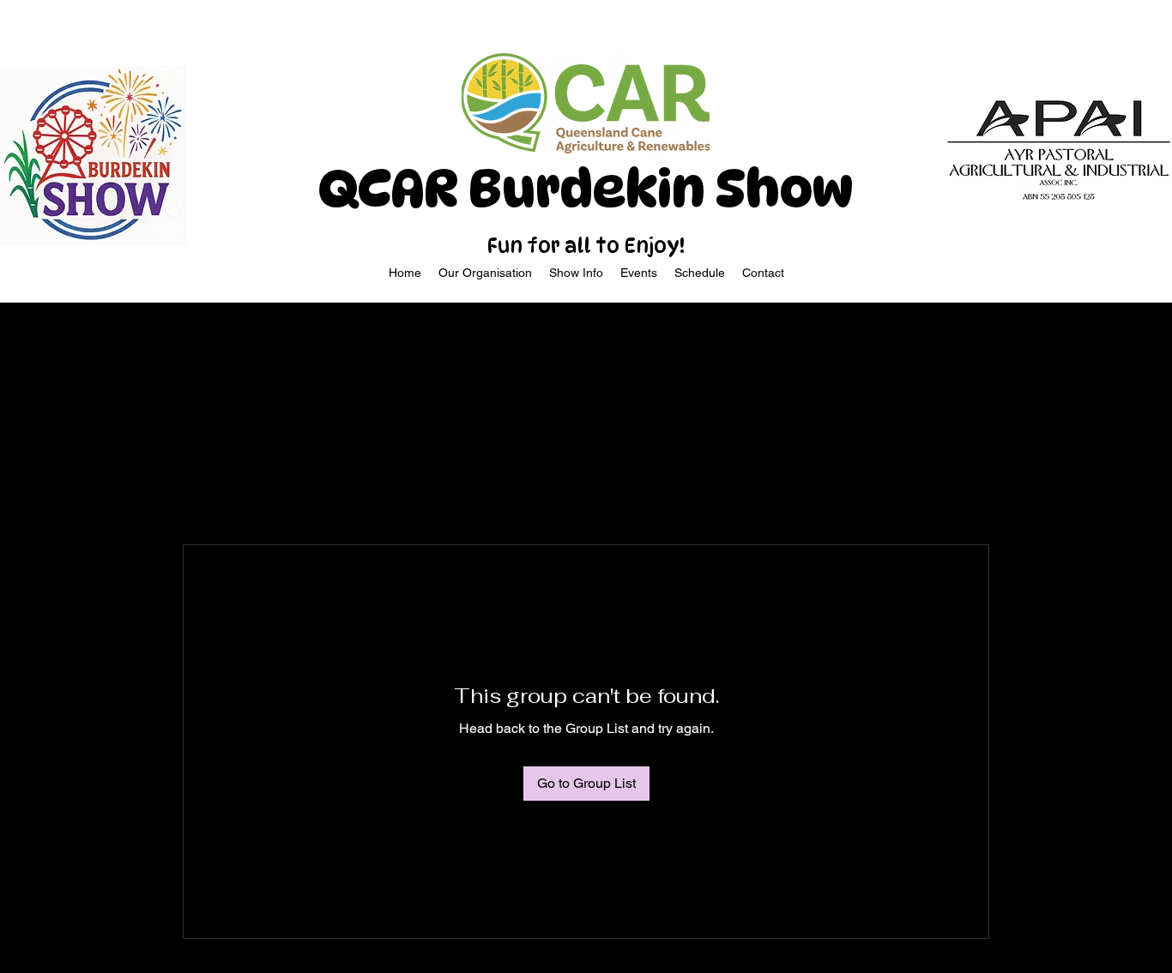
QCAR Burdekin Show (585, 188)
